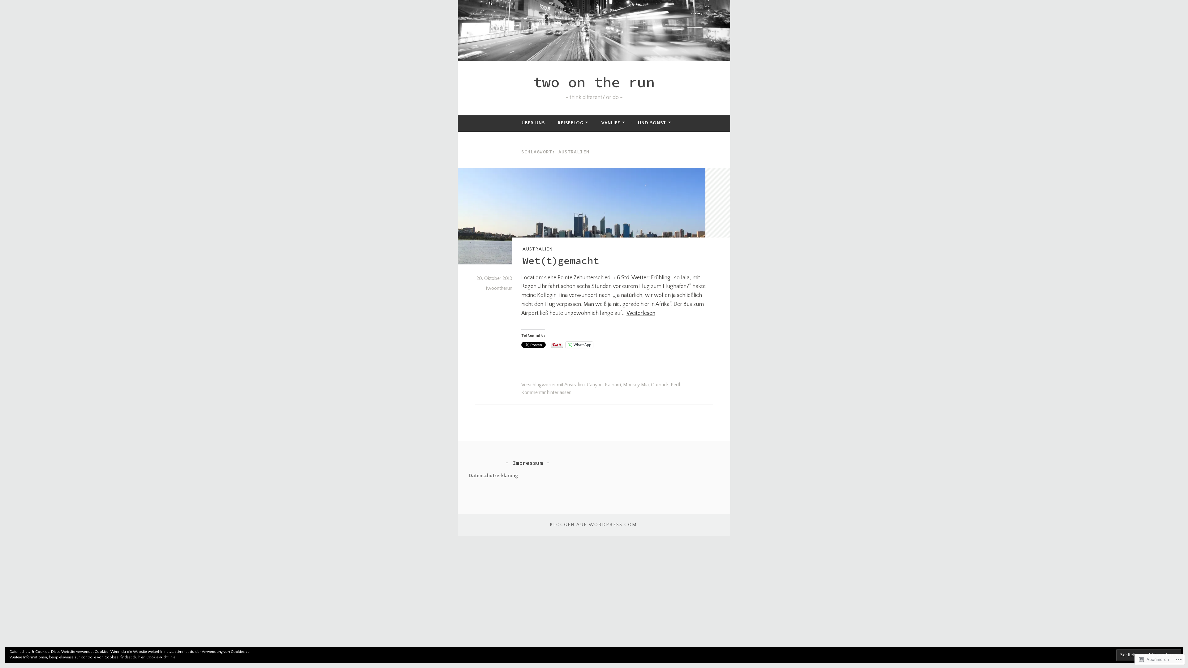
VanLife (610, 123)
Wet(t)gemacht (561, 261)
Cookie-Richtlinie (160, 657)
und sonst (652, 123)
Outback (660, 385)
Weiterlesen (640, 313)
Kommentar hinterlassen (546, 392)
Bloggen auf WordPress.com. (594, 524)
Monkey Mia (636, 385)
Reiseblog (570, 123)
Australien (538, 249)
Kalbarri (613, 385)
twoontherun (499, 288)
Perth (676, 385)
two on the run (594, 82)
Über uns (533, 123)
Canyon (595, 385)
